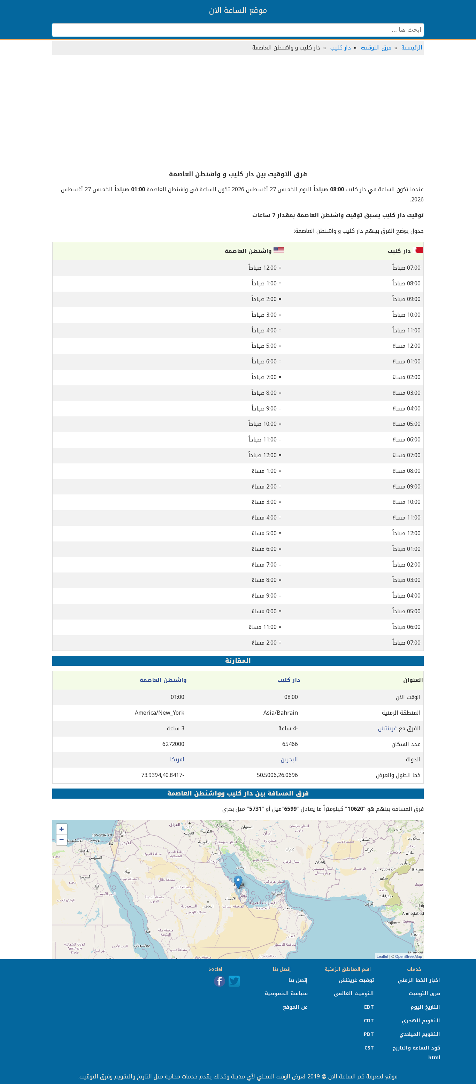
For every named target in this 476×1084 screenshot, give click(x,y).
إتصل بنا (298, 980)
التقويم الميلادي (419, 1034)
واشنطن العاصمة (163, 680)
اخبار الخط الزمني (419, 980)
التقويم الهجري (421, 1020)
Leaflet (382, 956)
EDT (369, 1007)
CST (369, 1048)
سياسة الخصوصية (286, 993)
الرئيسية (411, 47)
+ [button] (61, 829)
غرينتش (387, 728)
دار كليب (340, 47)
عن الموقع (295, 1007)
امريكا (177, 759)
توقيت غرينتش (356, 980)
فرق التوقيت (376, 47)
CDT (369, 1020)
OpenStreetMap (408, 956)
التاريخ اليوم (425, 1007)
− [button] (61, 839)
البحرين (289, 759)
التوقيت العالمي (354, 993)
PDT (369, 1034)
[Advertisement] (238, 113)
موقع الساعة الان (238, 10)
